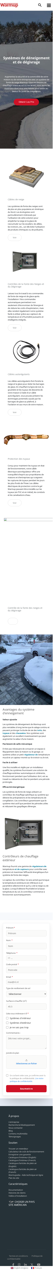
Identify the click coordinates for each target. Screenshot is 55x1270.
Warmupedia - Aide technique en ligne (26, 1175)
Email (9, 977)
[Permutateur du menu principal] (49, 5)
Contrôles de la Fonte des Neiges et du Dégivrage (26, 285)
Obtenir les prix (26, 102)
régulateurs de (39, 866)
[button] (40, 5)
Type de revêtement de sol (18, 988)
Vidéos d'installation (18, 1195)
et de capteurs (22, 869)
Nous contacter (16, 1127)
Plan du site (14, 1178)
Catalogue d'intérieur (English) (22, 1157)
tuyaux (6, 733)
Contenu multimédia (18, 1133)
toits (39, 730)
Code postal (12, 964)
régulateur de (31, 754)
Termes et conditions (18, 1256)
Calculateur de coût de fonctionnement (26, 1151)
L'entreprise (14, 1122)
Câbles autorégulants (19, 374)
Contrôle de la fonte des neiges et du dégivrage (25, 609)
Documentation (16, 1189)
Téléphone (11, 953)
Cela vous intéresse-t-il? (17, 1013)
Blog (11, 1130)
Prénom (10, 927)
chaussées (21, 733)
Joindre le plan (12, 1053)
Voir (14, 237)
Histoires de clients (17, 1192)
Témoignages (15, 1136)
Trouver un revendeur (18, 1148)
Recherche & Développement (22, 1125)
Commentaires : (13, 1032)
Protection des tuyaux (19, 458)
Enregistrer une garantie (20, 1154)
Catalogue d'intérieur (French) (22, 1160)
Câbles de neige (16, 199)
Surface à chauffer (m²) (16, 1001)
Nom (9, 940)
